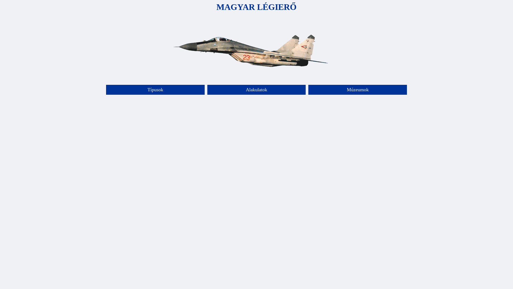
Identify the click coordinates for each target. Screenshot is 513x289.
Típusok (155, 89)
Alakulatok (256, 89)
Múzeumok (358, 89)
